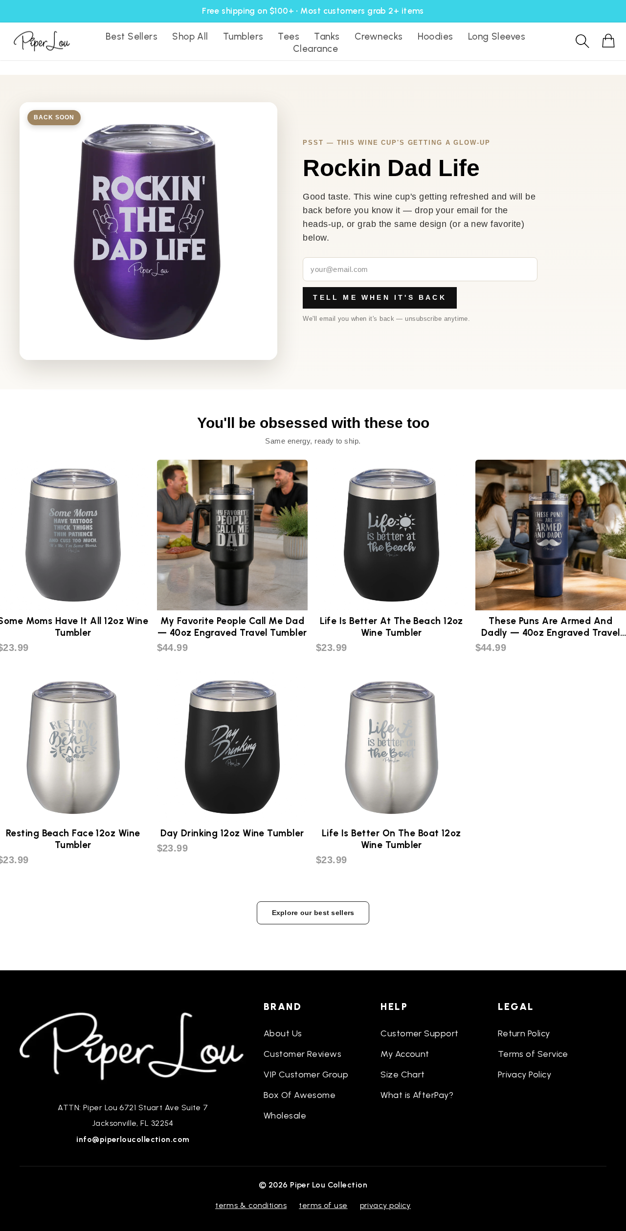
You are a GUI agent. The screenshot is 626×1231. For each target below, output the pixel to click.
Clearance (315, 48)
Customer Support (419, 1033)
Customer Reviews (302, 1054)
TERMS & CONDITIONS (251, 1205)
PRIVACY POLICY (385, 1205)
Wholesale (285, 1115)
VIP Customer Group (306, 1074)
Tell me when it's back (379, 297)
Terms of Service (533, 1054)
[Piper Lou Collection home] (133, 1045)
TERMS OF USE (323, 1205)
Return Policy (524, 1033)
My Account (404, 1054)
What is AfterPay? (416, 1095)
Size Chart (402, 1074)
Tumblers (243, 36)
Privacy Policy (524, 1074)
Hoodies (435, 36)
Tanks (326, 36)
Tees (288, 36)
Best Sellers (131, 36)
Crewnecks (379, 36)
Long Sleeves (496, 36)
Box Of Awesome (299, 1095)
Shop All (190, 36)
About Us (283, 1033)
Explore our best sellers (313, 913)
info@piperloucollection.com (132, 1139)
